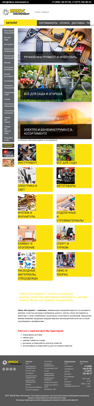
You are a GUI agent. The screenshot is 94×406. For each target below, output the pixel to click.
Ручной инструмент (9, 75)
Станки (7, 99)
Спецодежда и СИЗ (9, 93)
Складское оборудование (9, 87)
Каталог (12, 22)
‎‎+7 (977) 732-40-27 (81, 2)
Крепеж (7, 63)
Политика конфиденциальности (70, 385)
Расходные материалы (8, 68)
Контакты (67, 382)
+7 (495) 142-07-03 (61, 2)
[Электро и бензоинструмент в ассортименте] (55, 140)
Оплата (64, 23)
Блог (66, 379)
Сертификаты (48, 23)
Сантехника (9, 81)
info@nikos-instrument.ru (15, 2)
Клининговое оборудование (9, 57)
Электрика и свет (8, 139)
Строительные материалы (9, 112)
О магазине (68, 366)
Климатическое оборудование (9, 50)
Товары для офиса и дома (7, 130)
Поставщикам (69, 376)
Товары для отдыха (7, 120)
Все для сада (7, 38)
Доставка (78, 23)
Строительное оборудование (9, 105)
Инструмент (9, 44)
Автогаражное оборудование (9, 32)
